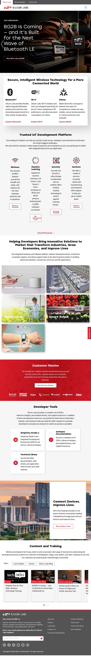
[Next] (89, 44)
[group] (45, 42)
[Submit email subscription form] (41, 638)
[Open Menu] (86, 7)
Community (33, 2)
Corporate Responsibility (56, 633)
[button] (89, 333)
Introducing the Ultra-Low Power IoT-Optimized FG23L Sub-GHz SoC (69, 588)
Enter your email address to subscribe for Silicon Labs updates (22, 631)
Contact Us (51, 629)
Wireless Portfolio (15, 206)
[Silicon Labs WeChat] (23, 645)
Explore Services (76, 206)
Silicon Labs (7, 2)
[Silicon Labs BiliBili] (27, 645)
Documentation (20, 2)
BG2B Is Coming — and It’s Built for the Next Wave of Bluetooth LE (42, 588)
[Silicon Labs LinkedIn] (4, 645)
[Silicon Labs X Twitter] (13, 645)
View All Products (45, 233)
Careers (50, 622)
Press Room (75, 622)
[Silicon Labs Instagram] (9, 645)
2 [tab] (46, 605)
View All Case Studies (45, 385)
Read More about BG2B (15, 58)
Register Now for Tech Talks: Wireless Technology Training (14, 588)
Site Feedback (76, 629)
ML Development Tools (37, 217)
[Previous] (2, 44)
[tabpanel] (16, 585)
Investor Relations (77, 619)
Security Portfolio (56, 212)
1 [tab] (44, 605)
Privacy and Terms (77, 626)
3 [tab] (48, 605)
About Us (50, 619)
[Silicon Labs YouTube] (18, 645)
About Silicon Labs (63, 526)
